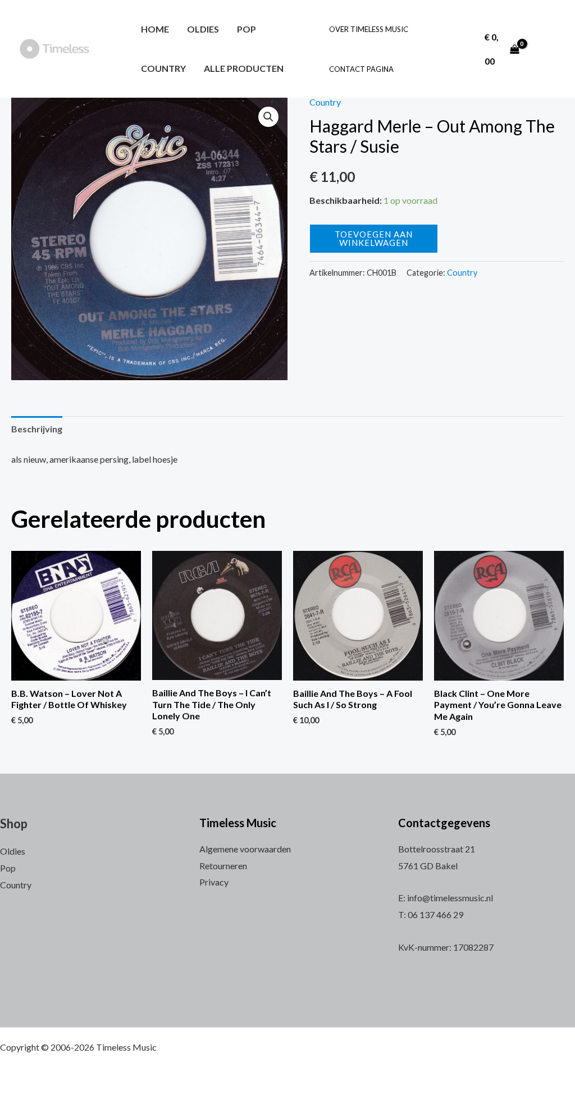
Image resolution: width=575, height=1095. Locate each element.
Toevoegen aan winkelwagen (374, 238)
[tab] (36, 429)
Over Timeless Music (368, 29)
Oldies (203, 29)
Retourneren (223, 865)
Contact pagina (361, 69)
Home (155, 29)
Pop (246, 29)
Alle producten (244, 68)
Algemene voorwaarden (245, 848)
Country (163, 68)
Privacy (214, 882)
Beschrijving (36, 428)
